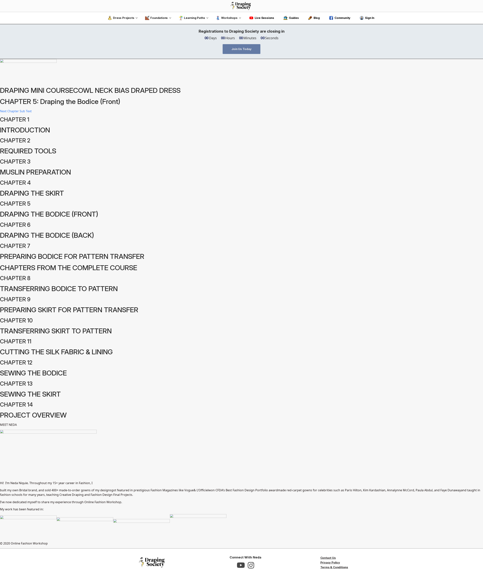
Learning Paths (194, 18)
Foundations (159, 18)
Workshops (229, 18)
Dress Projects (123, 18)
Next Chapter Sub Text (16, 111)
